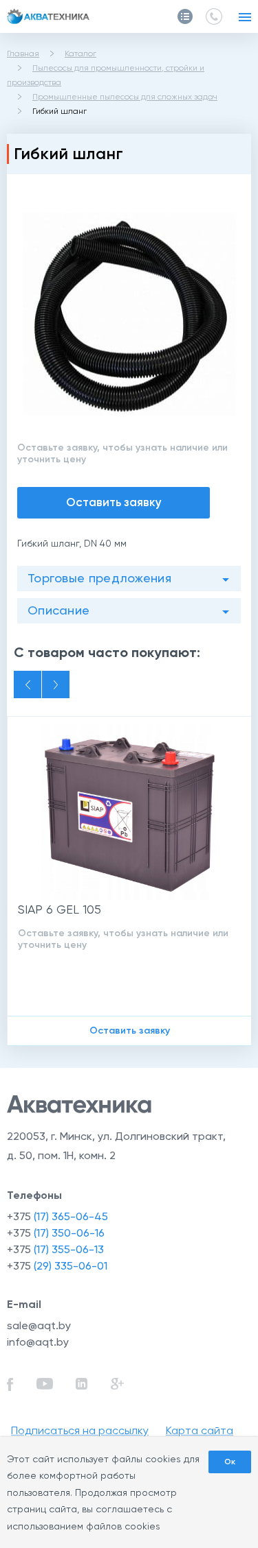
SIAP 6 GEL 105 (59, 909)
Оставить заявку (114, 502)
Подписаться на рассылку (80, 1430)
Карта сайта (199, 1430)
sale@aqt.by (39, 1325)
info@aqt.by (38, 1341)
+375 (57, 1216)
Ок (229, 1461)
